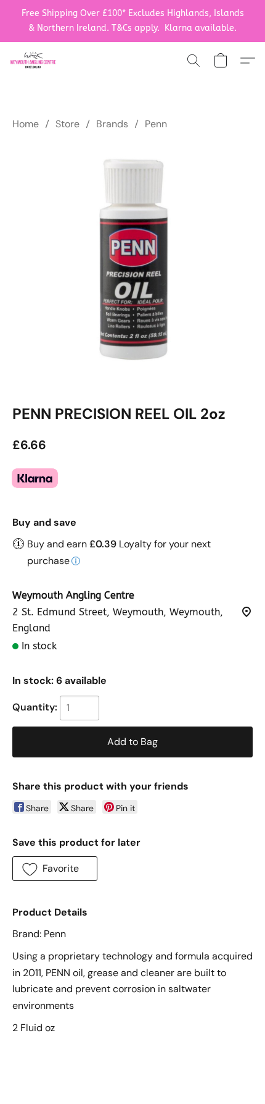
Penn (156, 123)
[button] (34, 60)
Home (25, 123)
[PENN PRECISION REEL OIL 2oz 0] (132, 265)
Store (67, 123)
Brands (112, 123)
